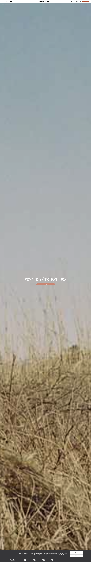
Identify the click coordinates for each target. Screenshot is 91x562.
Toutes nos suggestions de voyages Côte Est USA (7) (46, 284)
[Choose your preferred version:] (72, 2)
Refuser (76, 555)
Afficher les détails (58, 560)
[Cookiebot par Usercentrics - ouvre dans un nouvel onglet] (12, 560)
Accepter (76, 552)
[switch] (34, 560)
